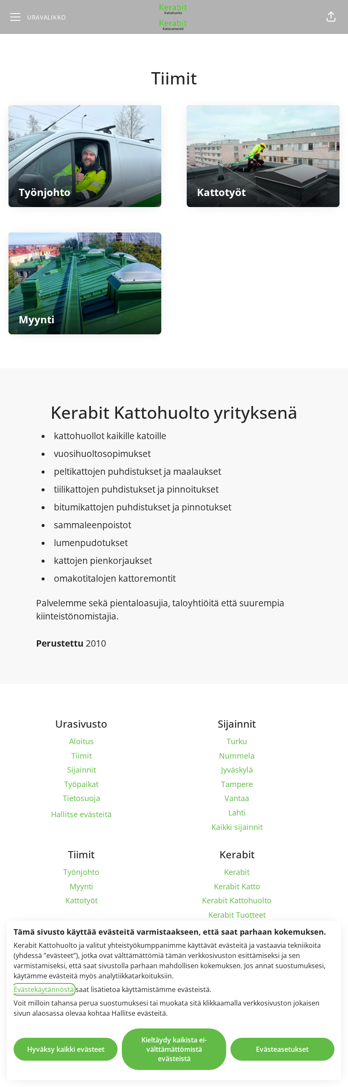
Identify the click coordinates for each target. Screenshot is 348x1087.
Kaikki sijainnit (237, 827)
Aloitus (81, 741)
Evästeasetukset (282, 1049)
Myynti (81, 886)
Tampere (237, 784)
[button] (331, 17)
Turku (237, 741)
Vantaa (237, 798)
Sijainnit (81, 770)
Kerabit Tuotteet (237, 915)
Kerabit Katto (237, 886)
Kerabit (237, 872)
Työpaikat (81, 784)
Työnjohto (81, 872)
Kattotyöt (81, 900)
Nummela (237, 756)
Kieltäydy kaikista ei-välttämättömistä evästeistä (174, 1049)
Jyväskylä (237, 770)
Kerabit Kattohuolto (237, 900)
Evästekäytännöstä (44, 989)
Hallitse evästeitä (81, 814)
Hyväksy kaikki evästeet (65, 1049)
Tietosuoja (81, 798)
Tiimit (81, 756)
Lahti (237, 812)
